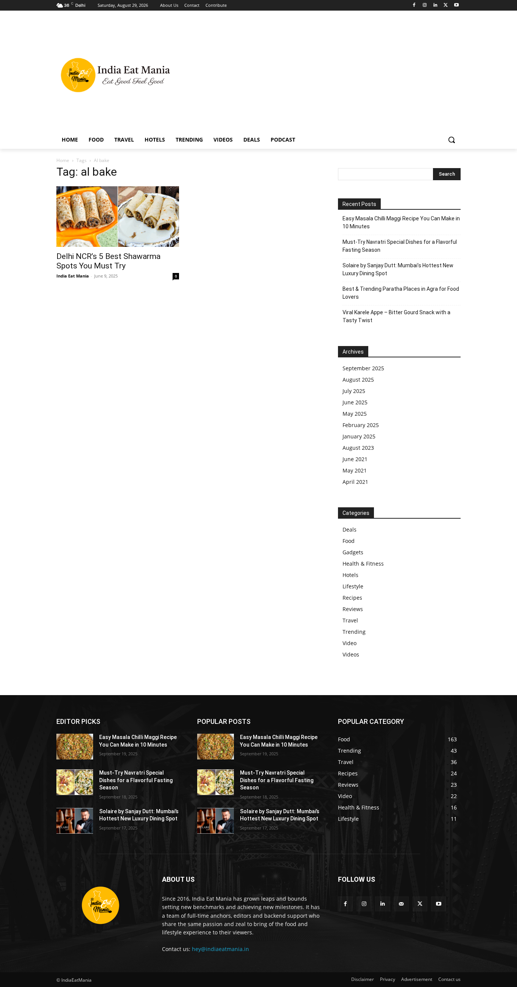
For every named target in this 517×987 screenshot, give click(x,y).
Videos (351, 654)
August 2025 (358, 379)
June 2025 (355, 402)
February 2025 (361, 425)
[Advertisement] (319, 74)
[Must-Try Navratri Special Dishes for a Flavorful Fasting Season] (74, 782)
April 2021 (355, 481)
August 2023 (358, 447)
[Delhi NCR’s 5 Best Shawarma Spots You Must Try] (117, 216)
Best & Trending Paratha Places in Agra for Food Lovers (401, 293)
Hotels (350, 574)
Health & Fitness (363, 563)
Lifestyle (353, 586)
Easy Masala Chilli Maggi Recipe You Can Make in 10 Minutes (401, 222)
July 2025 (354, 390)
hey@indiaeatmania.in (220, 949)
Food (349, 540)
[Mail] (401, 904)
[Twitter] (445, 5)
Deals (350, 529)
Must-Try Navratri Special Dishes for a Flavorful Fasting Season (400, 246)
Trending (354, 631)
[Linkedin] (435, 5)
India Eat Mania (72, 276)
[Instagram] (424, 5)
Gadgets (353, 552)
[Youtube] (456, 5)
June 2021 (355, 459)
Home (62, 160)
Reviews (353, 609)
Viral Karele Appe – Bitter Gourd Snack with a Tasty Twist (396, 316)
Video (350, 643)
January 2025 (359, 436)
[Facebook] (414, 5)
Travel (350, 620)
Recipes (352, 597)
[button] (451, 140)
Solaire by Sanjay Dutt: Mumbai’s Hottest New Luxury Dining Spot (398, 269)
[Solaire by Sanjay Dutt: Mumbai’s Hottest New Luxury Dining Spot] (74, 821)
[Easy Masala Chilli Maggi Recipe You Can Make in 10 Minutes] (74, 746)
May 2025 (355, 413)
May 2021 (355, 470)
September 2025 (363, 368)
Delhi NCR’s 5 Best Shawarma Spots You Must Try (108, 261)
